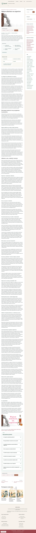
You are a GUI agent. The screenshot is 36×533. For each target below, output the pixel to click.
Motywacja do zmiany (29, 65)
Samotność (28, 75)
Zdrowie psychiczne (29, 86)
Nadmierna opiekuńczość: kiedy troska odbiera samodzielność (12, 500)
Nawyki (28, 66)
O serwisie (17, 1)
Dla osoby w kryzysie (29, 59)
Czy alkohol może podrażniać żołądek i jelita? (10, 459)
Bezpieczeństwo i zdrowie (5, 9)
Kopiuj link (16, 30)
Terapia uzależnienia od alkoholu (5, 524)
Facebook (4, 30)
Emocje (28, 62)
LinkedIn (7, 30)
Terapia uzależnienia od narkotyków (5, 525)
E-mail (12, 30)
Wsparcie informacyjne (11, 1)
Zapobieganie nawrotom (30, 85)
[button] (8, 6)
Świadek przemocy (29, 88)
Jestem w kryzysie (3, 516)
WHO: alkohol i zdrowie (11, 430)
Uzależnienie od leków (30, 28)
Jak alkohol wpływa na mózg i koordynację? (10, 452)
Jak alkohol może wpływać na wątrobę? (9, 456)
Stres (32, 75)
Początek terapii (32, 66)
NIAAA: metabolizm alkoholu (13, 429)
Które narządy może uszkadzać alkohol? (9, 448)
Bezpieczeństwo (29, 56)
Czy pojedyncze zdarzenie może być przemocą (30, 47)
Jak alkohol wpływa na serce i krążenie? (9, 463)
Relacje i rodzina (21, 525)
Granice (31, 62)
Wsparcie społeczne (29, 78)
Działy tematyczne (29, 1)
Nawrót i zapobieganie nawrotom (22, 517)
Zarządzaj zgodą (3, 531)
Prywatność (19, 530)
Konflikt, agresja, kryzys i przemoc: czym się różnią (3, 499)
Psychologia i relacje (21, 523)
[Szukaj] (34, 12)
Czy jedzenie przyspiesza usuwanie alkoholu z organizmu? (10, 445)
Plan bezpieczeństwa (4, 518)
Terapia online (29, 76)
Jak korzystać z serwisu (11, 3)
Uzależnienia (5, 58)
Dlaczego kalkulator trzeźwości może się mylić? (10, 440)
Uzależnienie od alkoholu (13, 9)
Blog (24, 1)
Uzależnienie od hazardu (30, 29)
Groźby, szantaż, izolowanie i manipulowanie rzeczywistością (19, 500)
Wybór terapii (29, 82)
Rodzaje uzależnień (5, 523)
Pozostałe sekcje (4, 52)
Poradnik (21, 1)
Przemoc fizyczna (29, 69)
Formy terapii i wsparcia (22, 516)
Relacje (28, 72)
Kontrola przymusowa (29, 63)
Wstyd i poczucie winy (29, 79)
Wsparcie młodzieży (21, 524)
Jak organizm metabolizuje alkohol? (8, 437)
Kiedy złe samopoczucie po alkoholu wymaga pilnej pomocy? (11, 468)
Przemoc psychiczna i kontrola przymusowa (29, 49)
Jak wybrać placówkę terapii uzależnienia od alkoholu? (7, 64)
